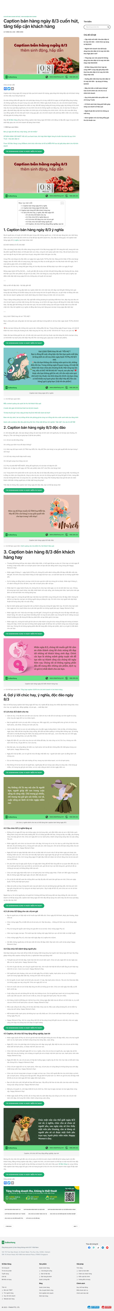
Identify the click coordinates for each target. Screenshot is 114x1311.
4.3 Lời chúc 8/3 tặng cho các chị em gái (40, 219)
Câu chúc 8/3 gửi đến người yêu (14, 1218)
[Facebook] (89, 1247)
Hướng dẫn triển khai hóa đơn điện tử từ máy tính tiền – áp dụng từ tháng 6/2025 (97, 81)
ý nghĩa (16, 240)
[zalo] (94, 1247)
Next (75, 1226)
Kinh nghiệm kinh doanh (28, 16)
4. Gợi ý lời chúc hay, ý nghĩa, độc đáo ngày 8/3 (38, 212)
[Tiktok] (98, 1247)
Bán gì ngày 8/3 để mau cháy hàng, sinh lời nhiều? (20, 132)
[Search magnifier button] (108, 27)
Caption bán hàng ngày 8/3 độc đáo (34, 1209)
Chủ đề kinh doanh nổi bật (12, 16)
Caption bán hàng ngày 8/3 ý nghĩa (15, 1213)
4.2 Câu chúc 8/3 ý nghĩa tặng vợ (37, 217)
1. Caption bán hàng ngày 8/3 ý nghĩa (34, 206)
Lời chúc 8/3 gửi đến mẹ (33, 1218)
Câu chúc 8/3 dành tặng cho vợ (37, 1213)
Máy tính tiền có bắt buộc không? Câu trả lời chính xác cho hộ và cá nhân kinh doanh (96, 90)
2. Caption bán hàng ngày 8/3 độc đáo (35, 208)
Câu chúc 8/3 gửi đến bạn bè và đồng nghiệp (63, 1213)
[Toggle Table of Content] (61, 203)
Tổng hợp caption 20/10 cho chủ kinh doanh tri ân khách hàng (41, 689)
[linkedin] (103, 1247)
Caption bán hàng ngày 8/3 (13, 1209)
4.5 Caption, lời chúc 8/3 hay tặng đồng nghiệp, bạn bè (44, 224)
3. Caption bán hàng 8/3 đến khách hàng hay (35, 210)
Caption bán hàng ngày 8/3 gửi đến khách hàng (62, 1209)
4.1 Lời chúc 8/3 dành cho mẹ (36, 215)
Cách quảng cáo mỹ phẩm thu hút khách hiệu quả (37, 546)
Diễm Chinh (19, 32)
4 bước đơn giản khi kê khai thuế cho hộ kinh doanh (21, 408)
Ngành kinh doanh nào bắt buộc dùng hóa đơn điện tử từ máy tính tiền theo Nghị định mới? (96, 51)
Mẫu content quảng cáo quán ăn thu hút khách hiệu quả (22, 403)
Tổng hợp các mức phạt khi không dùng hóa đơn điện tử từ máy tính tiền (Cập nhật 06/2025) (96, 60)
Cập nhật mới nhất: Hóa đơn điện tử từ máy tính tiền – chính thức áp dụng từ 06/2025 (96, 41)
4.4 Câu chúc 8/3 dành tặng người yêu (39, 222)
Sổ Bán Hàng (13, 120)
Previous (8, 1226)
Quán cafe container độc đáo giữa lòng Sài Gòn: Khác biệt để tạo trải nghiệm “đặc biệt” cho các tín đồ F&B (39, 422)
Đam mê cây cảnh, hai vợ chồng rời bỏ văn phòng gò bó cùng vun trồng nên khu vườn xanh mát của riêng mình (41, 417)
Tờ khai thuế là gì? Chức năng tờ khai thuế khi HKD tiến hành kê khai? (27, 413)
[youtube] (107, 1247)
